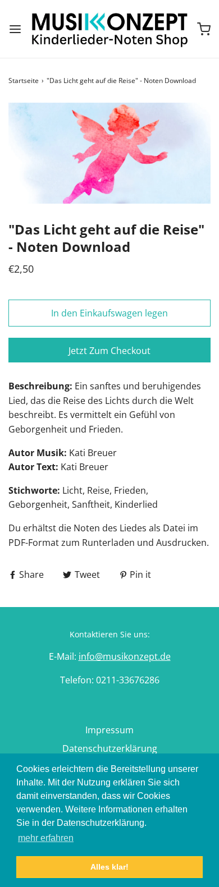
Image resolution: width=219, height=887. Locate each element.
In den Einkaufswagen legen (109, 313)
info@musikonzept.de (125, 656)
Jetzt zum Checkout (109, 350)
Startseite (23, 80)
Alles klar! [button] (109, 866)
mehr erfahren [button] (46, 838)
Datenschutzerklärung (109, 748)
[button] (109, 153)
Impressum (109, 730)
